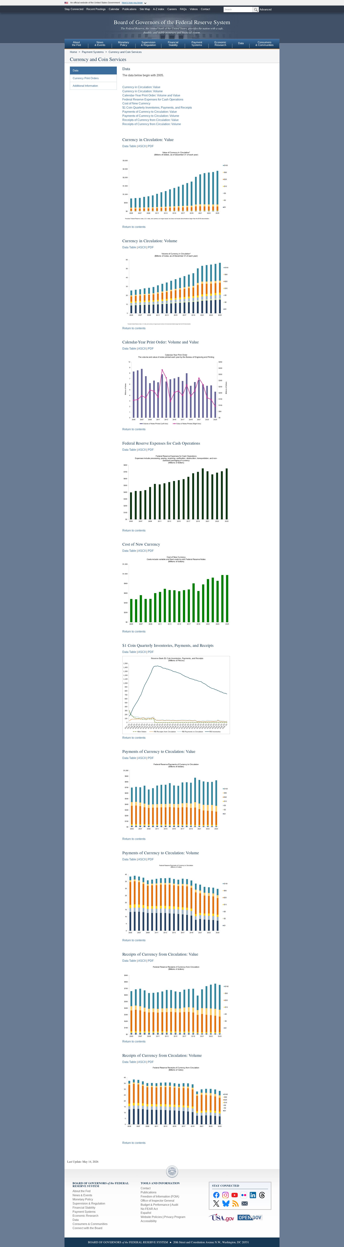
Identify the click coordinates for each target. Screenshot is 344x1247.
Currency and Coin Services (125, 51)
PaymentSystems (197, 43)
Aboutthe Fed (76, 43)
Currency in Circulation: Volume (142, 91)
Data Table (129, 146)
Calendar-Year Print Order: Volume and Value (151, 95)
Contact (205, 9)
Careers (172, 9)
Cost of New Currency (136, 103)
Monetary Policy (83, 1199)
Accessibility (149, 1221)
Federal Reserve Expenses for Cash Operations (152, 99)
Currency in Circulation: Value (141, 87)
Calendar (114, 9)
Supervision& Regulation (148, 43)
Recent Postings (96, 9)
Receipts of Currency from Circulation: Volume (151, 124)
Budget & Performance (155, 1204)
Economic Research (85, 1215)
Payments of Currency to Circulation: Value (149, 111)
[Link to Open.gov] (252, 1217)
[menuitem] (76, 44)
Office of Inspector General (157, 1200)
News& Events (100, 43)
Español (146, 1212)
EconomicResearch (220, 43)
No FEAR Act (149, 1208)
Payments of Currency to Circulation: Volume (150, 115)
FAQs (183, 9)
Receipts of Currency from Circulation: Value (150, 119)
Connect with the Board (87, 1228)
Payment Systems (93, 51)
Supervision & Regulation (89, 1203)
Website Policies (151, 1216)
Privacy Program (174, 1216)
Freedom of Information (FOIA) (160, 1196)
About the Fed (81, 1191)
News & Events (82, 1195)
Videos (194, 9)
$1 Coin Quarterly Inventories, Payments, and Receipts (157, 107)
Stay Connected (73, 9)
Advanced (265, 9)
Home (73, 51)
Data (241, 43)
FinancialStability (173, 43)
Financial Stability (84, 1207)
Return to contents (133, 226)
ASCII (142, 146)
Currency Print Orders (86, 78)
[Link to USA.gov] (223, 1217)
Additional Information (85, 85)
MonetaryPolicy (123, 43)
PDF (151, 146)
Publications (129, 9)
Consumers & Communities (264, 43)
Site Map (145, 9)
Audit (174, 1204)
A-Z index (158, 9)
